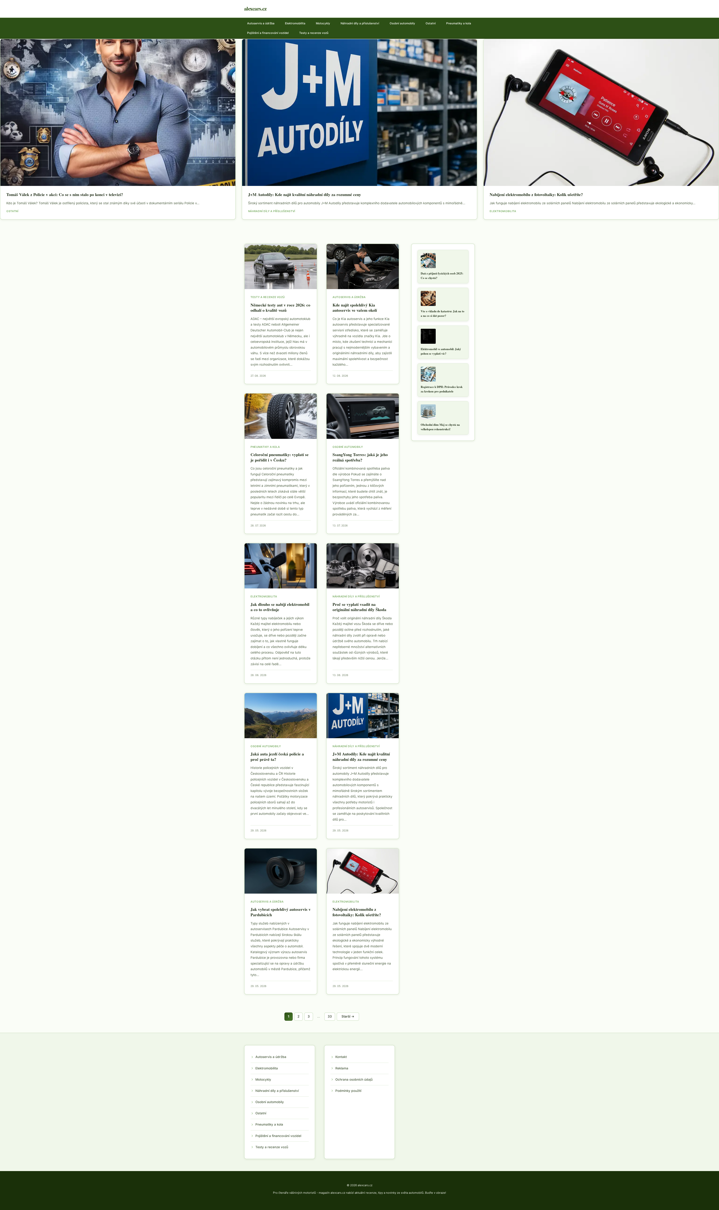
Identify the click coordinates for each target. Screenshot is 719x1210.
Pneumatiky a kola (458, 23)
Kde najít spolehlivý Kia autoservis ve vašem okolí (355, 307)
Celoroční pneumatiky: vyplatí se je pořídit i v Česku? (280, 457)
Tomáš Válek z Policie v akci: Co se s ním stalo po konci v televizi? (64, 194)
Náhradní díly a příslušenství (360, 23)
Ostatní (431, 23)
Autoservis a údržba (260, 23)
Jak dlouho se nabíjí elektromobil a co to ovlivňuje (280, 607)
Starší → (348, 1016)
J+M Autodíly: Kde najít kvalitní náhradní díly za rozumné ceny (304, 194)
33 (330, 1016)
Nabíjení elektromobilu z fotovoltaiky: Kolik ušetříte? (536, 194)
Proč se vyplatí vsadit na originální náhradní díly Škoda (359, 607)
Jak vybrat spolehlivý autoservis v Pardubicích (281, 912)
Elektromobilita (295, 23)
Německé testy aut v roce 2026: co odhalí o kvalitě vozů (280, 307)
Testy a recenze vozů (313, 33)
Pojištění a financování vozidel (268, 33)
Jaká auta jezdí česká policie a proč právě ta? (277, 756)
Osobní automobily (402, 23)
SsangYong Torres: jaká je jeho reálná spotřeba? (360, 457)
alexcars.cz (255, 8)
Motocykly (323, 23)
